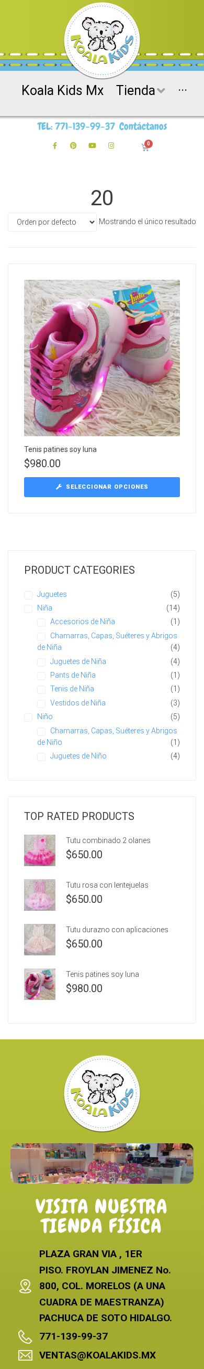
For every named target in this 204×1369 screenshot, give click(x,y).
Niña (44, 608)
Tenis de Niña (72, 689)
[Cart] (145, 147)
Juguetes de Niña (78, 661)
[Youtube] (92, 146)
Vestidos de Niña (78, 703)
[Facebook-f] (55, 146)
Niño (45, 716)
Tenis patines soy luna (60, 449)
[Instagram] (111, 146)
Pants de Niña (73, 675)
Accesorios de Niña (82, 621)
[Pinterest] (74, 146)
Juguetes (52, 594)
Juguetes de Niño (78, 756)
